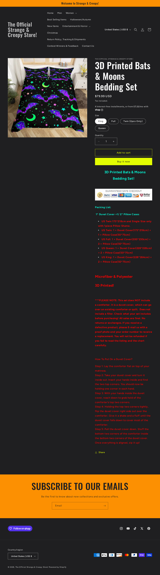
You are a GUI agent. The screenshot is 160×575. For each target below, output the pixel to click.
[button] (71, 13)
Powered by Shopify (58, 567)
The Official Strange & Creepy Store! (31, 567)
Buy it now (123, 161)
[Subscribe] (104, 505)
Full (113, 121)
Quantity (99, 135)
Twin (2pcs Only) (133, 121)
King (100, 121)
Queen (102, 128)
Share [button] (102, 452)
